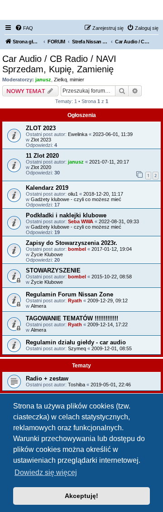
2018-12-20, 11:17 (103, 194)
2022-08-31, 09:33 (119, 221)
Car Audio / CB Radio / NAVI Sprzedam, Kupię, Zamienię (59, 64)
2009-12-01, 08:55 (111, 348)
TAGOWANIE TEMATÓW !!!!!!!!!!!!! (72, 318)
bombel (77, 249)
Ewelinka (77, 134)
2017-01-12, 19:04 (111, 249)
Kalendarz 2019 (47, 187)
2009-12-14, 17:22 (107, 324)
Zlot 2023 (41, 139)
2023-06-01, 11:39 (113, 134)
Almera (38, 306)
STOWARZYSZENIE (53, 270)
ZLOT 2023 (41, 128)
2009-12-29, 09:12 (107, 300)
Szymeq (77, 348)
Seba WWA (80, 221)
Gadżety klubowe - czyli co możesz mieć (76, 199)
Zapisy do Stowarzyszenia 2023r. (71, 243)
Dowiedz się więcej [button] (45, 472)
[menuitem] (24, 28)
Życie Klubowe (47, 254)
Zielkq (60, 79)
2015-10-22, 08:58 (111, 276)
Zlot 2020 (41, 167)
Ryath (75, 300)
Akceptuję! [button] (81, 495)
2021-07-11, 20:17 (109, 161)
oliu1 (73, 194)
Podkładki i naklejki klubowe (66, 215)
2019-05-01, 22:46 (111, 384)
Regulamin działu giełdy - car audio (76, 342)
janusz (43, 79)
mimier (77, 79)
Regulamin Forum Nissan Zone (69, 294)
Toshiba (76, 384)
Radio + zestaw (47, 378)
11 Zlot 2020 (42, 155)
